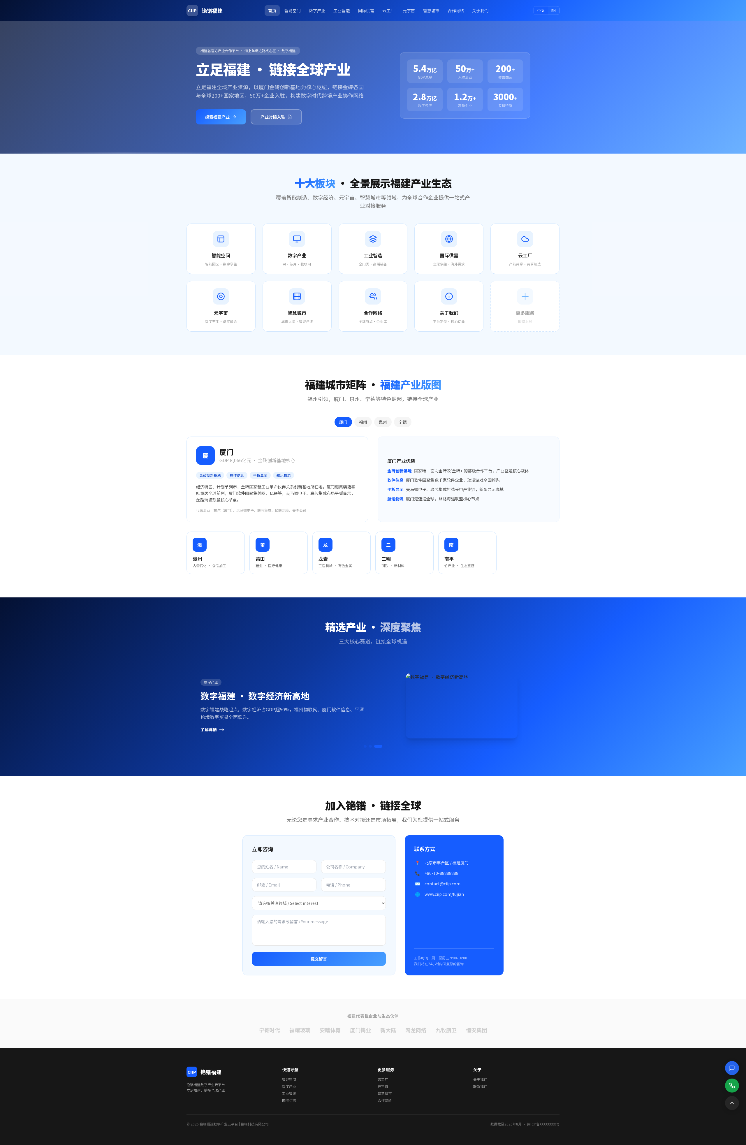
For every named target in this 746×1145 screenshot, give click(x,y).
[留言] (732, 1068)
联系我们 (480, 1086)
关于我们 (480, 10)
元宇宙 (409, 10)
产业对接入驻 (273, 117)
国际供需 (366, 10)
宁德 (403, 422)
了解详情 (187, 729)
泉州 (383, 422)
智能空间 (292, 10)
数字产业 (317, 10)
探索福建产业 (217, 117)
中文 (540, 10)
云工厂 (388, 10)
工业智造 (341, 10)
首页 (272, 10)
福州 (363, 422)
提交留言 (319, 959)
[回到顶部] (732, 1103)
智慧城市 (431, 10)
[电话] (732, 1086)
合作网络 (456, 10)
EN (553, 10)
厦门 (343, 422)
